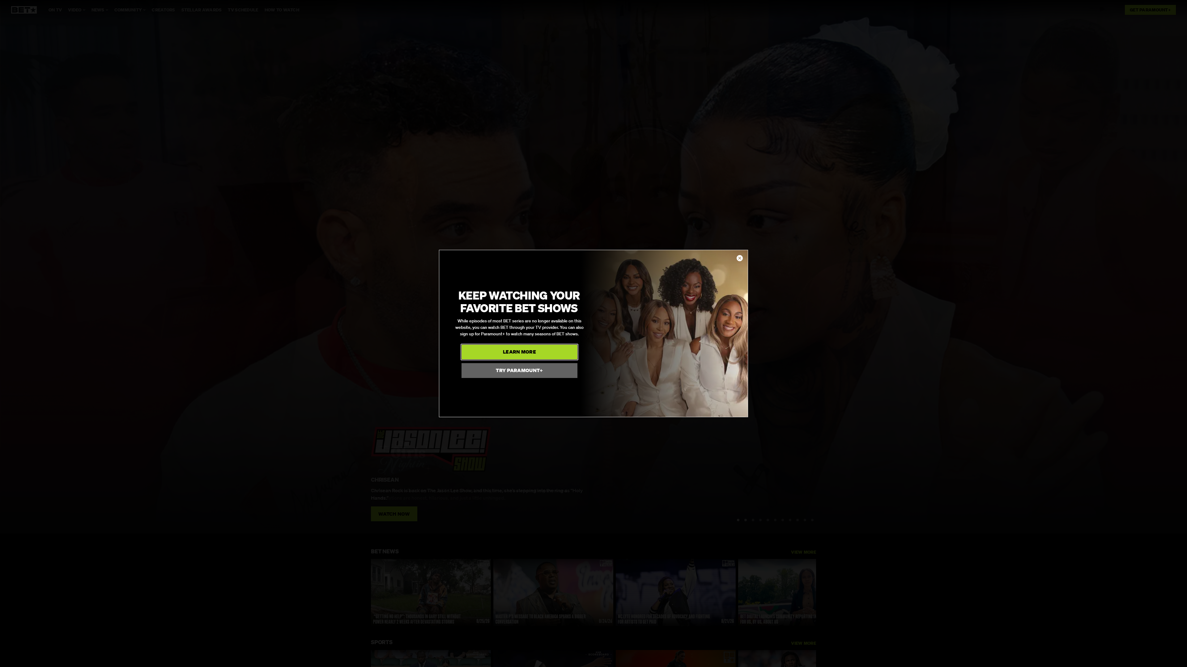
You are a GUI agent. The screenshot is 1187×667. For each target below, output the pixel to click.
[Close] (740, 258)
